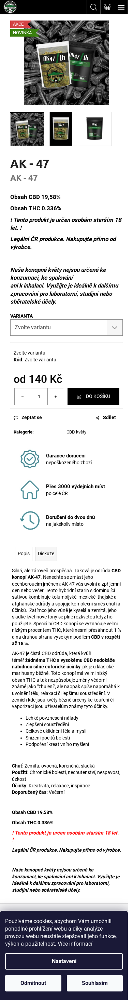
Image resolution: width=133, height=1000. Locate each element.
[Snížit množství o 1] (23, 396)
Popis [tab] (24, 553)
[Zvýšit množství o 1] (55, 396)
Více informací (75, 944)
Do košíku (98, 396)
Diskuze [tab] (46, 553)
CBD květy (76, 432)
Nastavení (64, 961)
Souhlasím (95, 983)
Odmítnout (33, 983)
